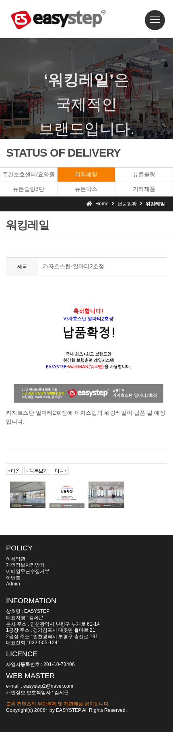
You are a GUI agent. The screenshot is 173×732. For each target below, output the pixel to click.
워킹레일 (86, 174)
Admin (13, 584)
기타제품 (144, 189)
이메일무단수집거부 (27, 571)
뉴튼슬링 (144, 174)
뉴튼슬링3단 (28, 189)
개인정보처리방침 (25, 565)
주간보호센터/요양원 (28, 174)
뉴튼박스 (86, 189)
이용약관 (15, 559)
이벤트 (13, 578)
